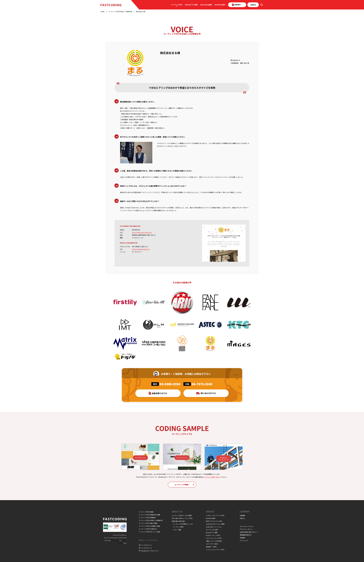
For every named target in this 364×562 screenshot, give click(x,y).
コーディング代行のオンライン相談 (149, 532)
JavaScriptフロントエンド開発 (215, 524)
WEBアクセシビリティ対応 (214, 521)
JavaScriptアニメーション (214, 527)
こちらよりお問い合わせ (212, 477)
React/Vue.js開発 (206, 5)
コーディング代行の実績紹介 (147, 518)
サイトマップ (244, 541)
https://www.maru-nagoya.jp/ (142, 232)
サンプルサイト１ (146, 545)
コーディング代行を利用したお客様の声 (120, 12)
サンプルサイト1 (140, 458)
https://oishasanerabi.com (141, 249)
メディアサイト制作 (212, 544)
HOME (102, 12)
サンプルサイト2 (182, 458)
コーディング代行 (176, 5)
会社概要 (242, 515)
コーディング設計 (178, 527)
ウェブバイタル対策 (212, 530)
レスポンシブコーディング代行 (215, 515)
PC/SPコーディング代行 (213, 535)
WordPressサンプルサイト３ (150, 551)
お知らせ (242, 518)
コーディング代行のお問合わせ (148, 529)
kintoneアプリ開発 (191, 5)
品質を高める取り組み (178, 521)
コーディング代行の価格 (146, 512)
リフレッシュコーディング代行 (215, 550)
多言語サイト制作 (211, 547)
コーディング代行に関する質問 (148, 523)
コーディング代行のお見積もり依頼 (149, 526)
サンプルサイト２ (146, 548)
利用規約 (242, 538)
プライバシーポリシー (246, 529)
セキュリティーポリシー (247, 526)
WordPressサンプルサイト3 (223, 459)
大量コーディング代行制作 (214, 541)
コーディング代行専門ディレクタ (183, 524)
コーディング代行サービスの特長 (182, 515)
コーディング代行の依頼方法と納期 (149, 515)
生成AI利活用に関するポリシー (249, 532)
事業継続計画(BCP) (245, 535)
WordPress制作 (220, 5)
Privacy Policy (115, 540)
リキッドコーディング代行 (214, 538)
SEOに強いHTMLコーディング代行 (182, 518)
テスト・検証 (177, 530)
